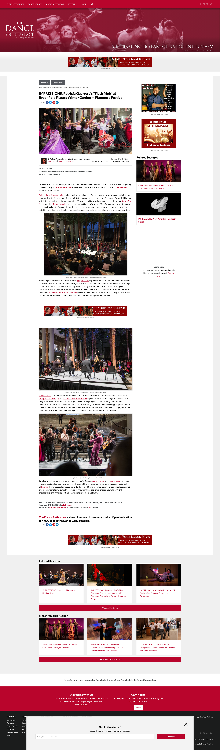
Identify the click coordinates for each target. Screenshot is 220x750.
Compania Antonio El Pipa (75, 398)
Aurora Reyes (98, 481)
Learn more (84, 705)
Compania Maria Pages (49, 398)
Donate (138, 708)
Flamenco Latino (114, 481)
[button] (91, 4)
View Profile (52, 161)
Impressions (58, 82)
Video (9, 735)
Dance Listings (35, 4)
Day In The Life (12, 726)
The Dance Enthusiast (52, 517)
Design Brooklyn (207, 744)
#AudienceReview (57, 507)
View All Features (110, 608)
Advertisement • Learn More (110, 68)
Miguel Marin (83, 280)
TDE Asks (10, 729)
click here (66, 505)
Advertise (72, 4)
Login (84, 4)
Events (24, 720)
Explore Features (15, 4)
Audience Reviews (55, 4)
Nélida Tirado (45, 395)
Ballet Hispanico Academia (51, 195)
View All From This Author (110, 659)
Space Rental (26, 729)
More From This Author (67, 161)
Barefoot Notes (12, 732)
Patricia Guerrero (64, 187)
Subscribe (170, 736)
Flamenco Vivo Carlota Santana (63, 292)
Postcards (10, 723)
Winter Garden (120, 187)
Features (44, 82)
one (90, 507)
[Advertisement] (158, 246)
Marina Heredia (59, 204)
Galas (23, 732)
